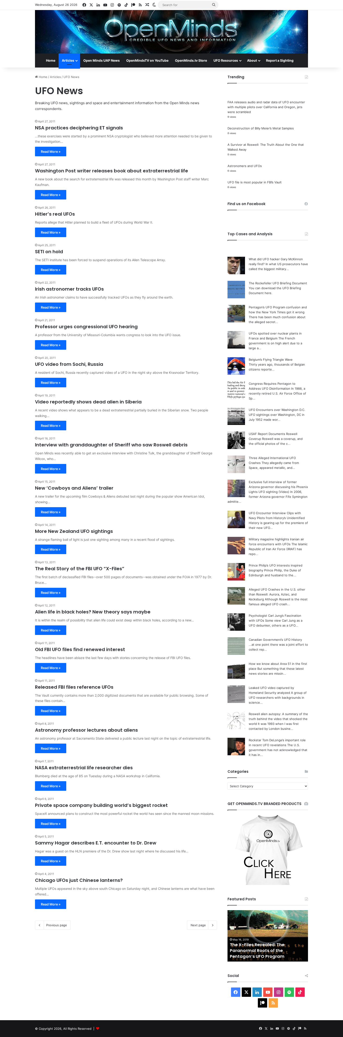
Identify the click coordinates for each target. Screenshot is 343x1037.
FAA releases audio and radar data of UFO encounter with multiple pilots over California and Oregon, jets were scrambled (266, 107)
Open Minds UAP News (101, 60)
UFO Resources (226, 60)
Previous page (56, 925)
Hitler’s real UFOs (55, 214)
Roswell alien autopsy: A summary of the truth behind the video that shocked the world (278, 719)
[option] (268, 936)
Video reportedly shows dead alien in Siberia (88, 402)
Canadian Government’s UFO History (275, 639)
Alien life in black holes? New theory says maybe (92, 612)
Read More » (50, 151)
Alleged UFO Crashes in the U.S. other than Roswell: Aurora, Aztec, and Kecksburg (277, 594)
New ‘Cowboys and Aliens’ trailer (74, 488)
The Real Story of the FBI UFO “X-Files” (79, 568)
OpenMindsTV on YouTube (147, 60)
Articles (68, 60)
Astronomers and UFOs (245, 166)
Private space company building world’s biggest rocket (101, 805)
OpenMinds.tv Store (191, 60)
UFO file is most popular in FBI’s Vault (255, 182)
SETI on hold (49, 251)
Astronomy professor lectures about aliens (86, 730)
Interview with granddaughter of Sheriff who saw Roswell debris (111, 445)
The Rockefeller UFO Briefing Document (278, 283)
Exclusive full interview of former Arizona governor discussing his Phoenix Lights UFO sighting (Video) (278, 487)
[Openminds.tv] (171, 31)
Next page (198, 925)
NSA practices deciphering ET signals (79, 128)
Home (50, 60)
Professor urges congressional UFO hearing (86, 326)
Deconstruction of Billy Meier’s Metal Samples (261, 128)
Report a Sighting (280, 60)
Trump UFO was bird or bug (259, 956)
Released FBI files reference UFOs (74, 687)
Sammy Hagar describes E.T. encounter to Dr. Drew (95, 843)
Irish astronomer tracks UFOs (69, 289)
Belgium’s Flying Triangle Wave (271, 359)
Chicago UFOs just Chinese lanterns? (79, 880)
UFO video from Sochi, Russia (69, 364)
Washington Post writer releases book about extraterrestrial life (111, 170)
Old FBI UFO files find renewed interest (80, 649)
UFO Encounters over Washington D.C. (277, 410)
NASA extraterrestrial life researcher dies (84, 767)
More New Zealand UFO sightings (74, 531)
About (252, 60)
